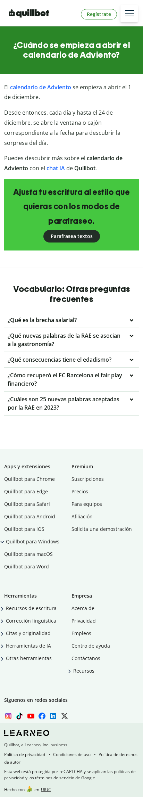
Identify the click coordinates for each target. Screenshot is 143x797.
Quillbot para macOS (28, 554)
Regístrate (99, 14)
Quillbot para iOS (24, 529)
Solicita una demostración (102, 529)
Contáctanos (86, 658)
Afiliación (82, 516)
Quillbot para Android (29, 516)
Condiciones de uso (72, 754)
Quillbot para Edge (26, 491)
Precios (80, 491)
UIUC (46, 789)
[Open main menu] (129, 13)
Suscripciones (88, 479)
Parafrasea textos (72, 236)
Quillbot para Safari (27, 504)
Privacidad (84, 620)
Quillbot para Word (26, 566)
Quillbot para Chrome (29, 479)
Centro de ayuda (91, 645)
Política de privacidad (24, 754)
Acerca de (83, 608)
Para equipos (87, 504)
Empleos (81, 633)
